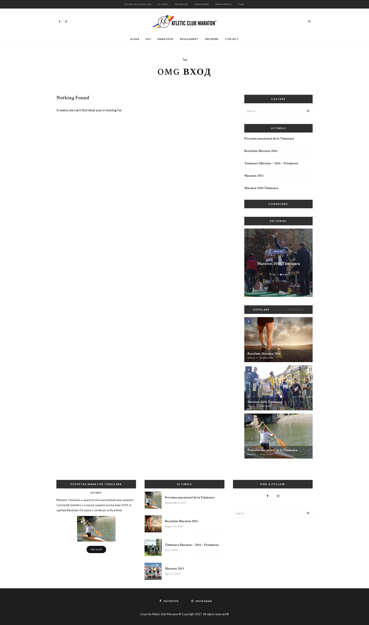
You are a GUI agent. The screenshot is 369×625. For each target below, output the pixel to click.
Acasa (135, 39)
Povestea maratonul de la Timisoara (269, 138)
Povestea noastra (137, 4)
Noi (148, 39)
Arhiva (278, 251)
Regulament (189, 39)
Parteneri (202, 4)
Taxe (241, 4)
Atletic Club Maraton (165, 614)
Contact (232, 39)
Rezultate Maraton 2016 (260, 151)
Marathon (166, 39)
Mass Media (223, 4)
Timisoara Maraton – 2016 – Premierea (271, 163)
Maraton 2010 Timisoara (261, 188)
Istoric (163, 4)
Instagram (66, 21)
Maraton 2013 (254, 175)
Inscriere (212, 39)
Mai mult (96, 549)
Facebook (59, 21)
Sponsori (181, 4)
